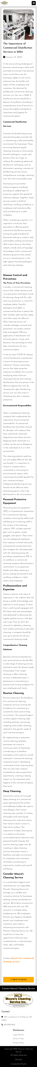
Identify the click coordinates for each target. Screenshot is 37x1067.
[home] (4, 3)
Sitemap (18, 1060)
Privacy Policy (18, 1043)
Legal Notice (18, 1035)
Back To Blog (18, 980)
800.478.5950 (9, 1025)
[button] (34, 3)
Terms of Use (18, 1039)
